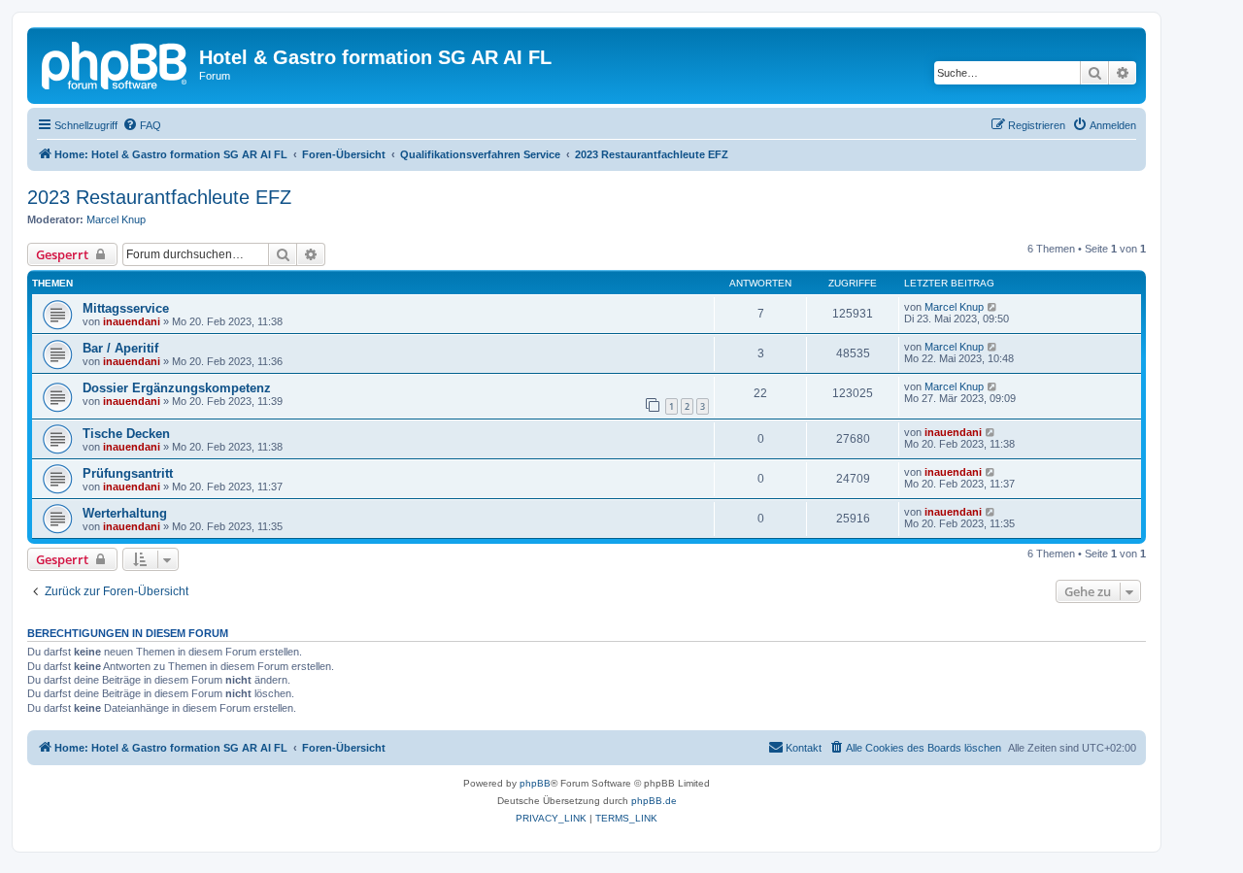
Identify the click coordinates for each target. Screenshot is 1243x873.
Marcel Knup (116, 219)
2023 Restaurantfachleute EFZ (159, 197)
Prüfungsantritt (128, 473)
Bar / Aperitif (120, 348)
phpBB (535, 783)
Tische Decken (126, 433)
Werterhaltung (125, 513)
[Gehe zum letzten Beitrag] (993, 307)
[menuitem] (141, 125)
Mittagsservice (126, 308)
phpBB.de (654, 800)
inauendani (131, 321)
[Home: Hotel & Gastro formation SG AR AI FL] (115, 63)
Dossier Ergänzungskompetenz (177, 388)
